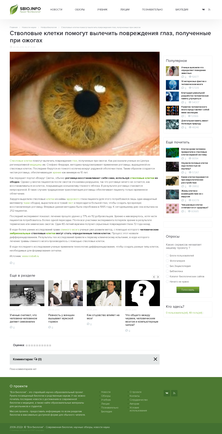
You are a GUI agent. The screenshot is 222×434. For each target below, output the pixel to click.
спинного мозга (69, 229)
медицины (36, 164)
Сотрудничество (139, 399)
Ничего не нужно (179, 281)
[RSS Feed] (209, 9)
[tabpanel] (27, 304)
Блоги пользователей (182, 255)
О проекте (136, 392)
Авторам (134, 403)
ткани (26, 203)
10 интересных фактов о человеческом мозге (193, 83)
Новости (56, 9)
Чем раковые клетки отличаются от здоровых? (194, 206)
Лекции (125, 9)
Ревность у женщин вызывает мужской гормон (61, 318)
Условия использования (138, 409)
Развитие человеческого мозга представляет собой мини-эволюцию (195, 110)
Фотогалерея (177, 260)
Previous (154, 276)
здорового (73, 199)
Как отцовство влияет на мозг (103, 316)
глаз (74, 160)
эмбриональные (20, 233)
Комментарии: (27, 359)
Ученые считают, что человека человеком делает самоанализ (23, 318)
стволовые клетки (142, 178)
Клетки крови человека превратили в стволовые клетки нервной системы (194, 152)
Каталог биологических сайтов (187, 276)
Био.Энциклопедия (180, 266)
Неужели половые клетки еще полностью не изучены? (194, 166)
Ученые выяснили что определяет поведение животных (193, 70)
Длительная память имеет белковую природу (194, 122)
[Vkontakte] (203, 9)
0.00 (33, 47)
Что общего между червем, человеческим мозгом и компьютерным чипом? (141, 320)
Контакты (135, 395)
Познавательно (152, 9)
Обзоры (80, 9)
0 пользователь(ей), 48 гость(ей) (184, 312)
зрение (56, 172)
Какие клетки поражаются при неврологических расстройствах (194, 180)
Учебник (102, 9)
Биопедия (182, 9)
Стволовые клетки (21, 160)
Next (158, 276)
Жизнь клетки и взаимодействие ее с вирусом (192, 194)
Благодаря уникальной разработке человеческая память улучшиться (195, 96)
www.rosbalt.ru (30, 256)
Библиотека (176, 271)
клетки (50, 199)
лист (70, 203)
